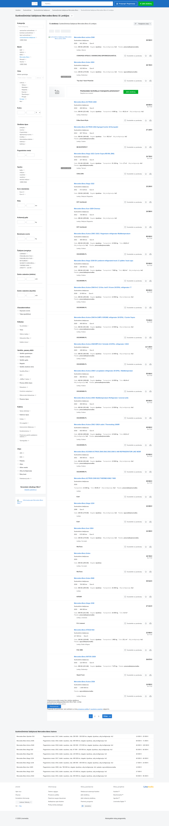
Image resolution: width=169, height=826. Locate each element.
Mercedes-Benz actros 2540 (84, 37)
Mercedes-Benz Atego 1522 (84, 183)
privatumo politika (83, 709)
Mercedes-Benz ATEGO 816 (84, 630)
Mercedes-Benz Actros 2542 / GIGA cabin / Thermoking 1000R (97, 424)
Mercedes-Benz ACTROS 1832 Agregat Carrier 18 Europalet (96, 127)
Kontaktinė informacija (22, 798)
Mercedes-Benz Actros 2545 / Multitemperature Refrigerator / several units (101, 398)
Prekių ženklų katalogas (55, 805)
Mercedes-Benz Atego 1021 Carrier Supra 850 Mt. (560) (94, 153)
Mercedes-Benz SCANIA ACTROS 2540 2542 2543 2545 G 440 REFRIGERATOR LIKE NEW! (107, 451)
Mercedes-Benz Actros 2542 (25, 776)
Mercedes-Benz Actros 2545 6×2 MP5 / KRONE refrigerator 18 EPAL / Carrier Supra (104, 317)
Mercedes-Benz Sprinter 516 (25, 736)
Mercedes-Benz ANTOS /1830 (85, 656)
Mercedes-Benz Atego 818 (25, 749)
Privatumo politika (53, 795)
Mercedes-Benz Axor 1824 (83, 528)
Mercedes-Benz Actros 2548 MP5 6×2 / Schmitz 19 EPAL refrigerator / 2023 (101, 344)
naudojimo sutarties (96, 709)
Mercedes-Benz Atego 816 (25, 754)
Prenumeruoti (54, 706)
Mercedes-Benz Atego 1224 (84, 503)
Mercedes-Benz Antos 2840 (84, 578)
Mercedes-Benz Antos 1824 (84, 62)
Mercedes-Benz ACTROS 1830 (85, 102)
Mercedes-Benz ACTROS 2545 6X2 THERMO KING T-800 (95, 478)
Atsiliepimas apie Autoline (56, 801)
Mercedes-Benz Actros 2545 (25, 741)
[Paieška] (43, 3)
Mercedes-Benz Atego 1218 (25, 763)
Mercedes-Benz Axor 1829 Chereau (87, 208)
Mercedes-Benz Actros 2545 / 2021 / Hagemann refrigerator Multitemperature (102, 233)
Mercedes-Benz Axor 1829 (25, 767)
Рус (20, 806)
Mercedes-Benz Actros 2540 (25, 745)
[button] (146, 56)
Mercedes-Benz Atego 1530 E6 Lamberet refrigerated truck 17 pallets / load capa (103, 260)
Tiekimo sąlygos (53, 791)
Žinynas (18, 795)
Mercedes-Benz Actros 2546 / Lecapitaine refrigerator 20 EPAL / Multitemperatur (103, 371)
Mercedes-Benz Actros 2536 (84, 681)
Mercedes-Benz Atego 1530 (84, 603)
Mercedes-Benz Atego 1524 (25, 771)
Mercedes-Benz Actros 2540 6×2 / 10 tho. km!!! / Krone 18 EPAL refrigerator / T (102, 287)
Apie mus (18, 791)
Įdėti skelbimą (130, 92)
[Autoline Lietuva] (22, 3)
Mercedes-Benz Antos (82, 553)
